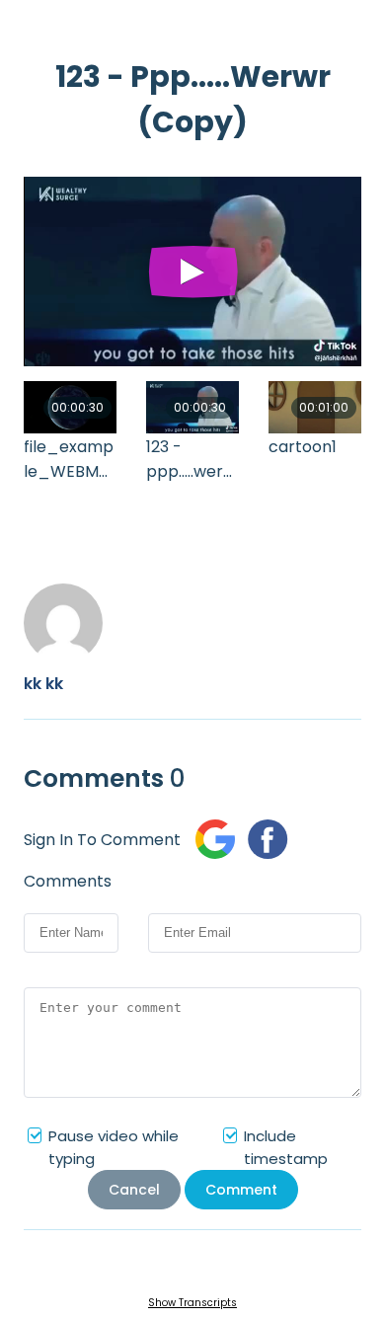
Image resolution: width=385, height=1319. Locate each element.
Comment (241, 1190)
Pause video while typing (113, 1147)
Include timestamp (286, 1147)
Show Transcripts (192, 1302)
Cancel (134, 1190)
